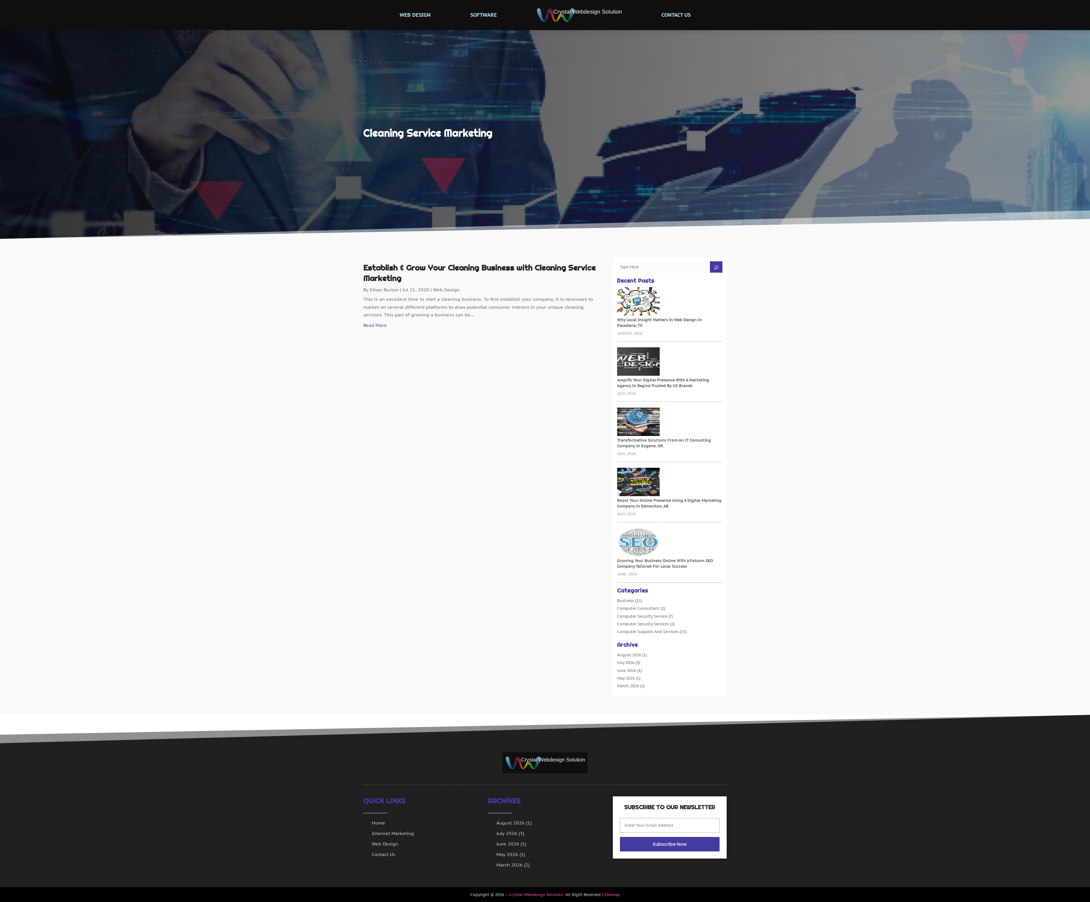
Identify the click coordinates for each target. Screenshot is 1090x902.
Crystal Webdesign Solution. (536, 894)
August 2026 (629, 654)
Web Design (415, 15)
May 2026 (626, 678)
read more (375, 325)
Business (625, 600)
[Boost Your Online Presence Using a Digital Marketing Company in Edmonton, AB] (638, 482)
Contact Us (676, 15)
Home (378, 823)
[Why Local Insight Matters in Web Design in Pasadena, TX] (638, 302)
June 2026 (626, 670)
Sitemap (612, 894)
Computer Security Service (642, 616)
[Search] (716, 267)
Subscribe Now (670, 844)
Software (483, 15)
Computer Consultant (638, 608)
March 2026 (628, 685)
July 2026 (625, 662)
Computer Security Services (643, 624)
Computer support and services (647, 631)
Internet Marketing (393, 833)
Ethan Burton (384, 290)
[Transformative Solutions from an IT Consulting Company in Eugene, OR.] (638, 422)
